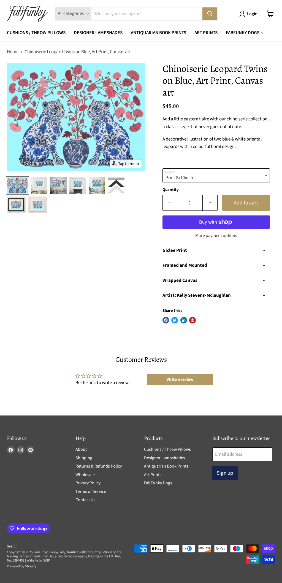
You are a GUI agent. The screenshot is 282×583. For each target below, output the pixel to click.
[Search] (209, 13)
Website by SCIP (38, 560)
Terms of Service (90, 491)
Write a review (180, 379)
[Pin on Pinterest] (192, 320)
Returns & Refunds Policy (98, 466)
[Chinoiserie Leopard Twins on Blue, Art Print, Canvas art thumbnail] (58, 185)
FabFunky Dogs (243, 32)
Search (12, 546)
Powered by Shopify (21, 566)
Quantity (170, 189)
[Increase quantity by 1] (210, 203)
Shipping (83, 458)
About (81, 449)
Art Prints (206, 32)
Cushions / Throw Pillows (36, 32)
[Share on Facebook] (165, 320)
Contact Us (85, 500)
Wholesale (85, 475)
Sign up (225, 473)
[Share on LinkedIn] (183, 320)
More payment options (216, 235)
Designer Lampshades (98, 32)
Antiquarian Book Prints (158, 32)
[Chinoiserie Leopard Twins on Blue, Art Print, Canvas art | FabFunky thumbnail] (17, 185)
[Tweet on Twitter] (174, 320)
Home (12, 52)
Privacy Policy (88, 483)
